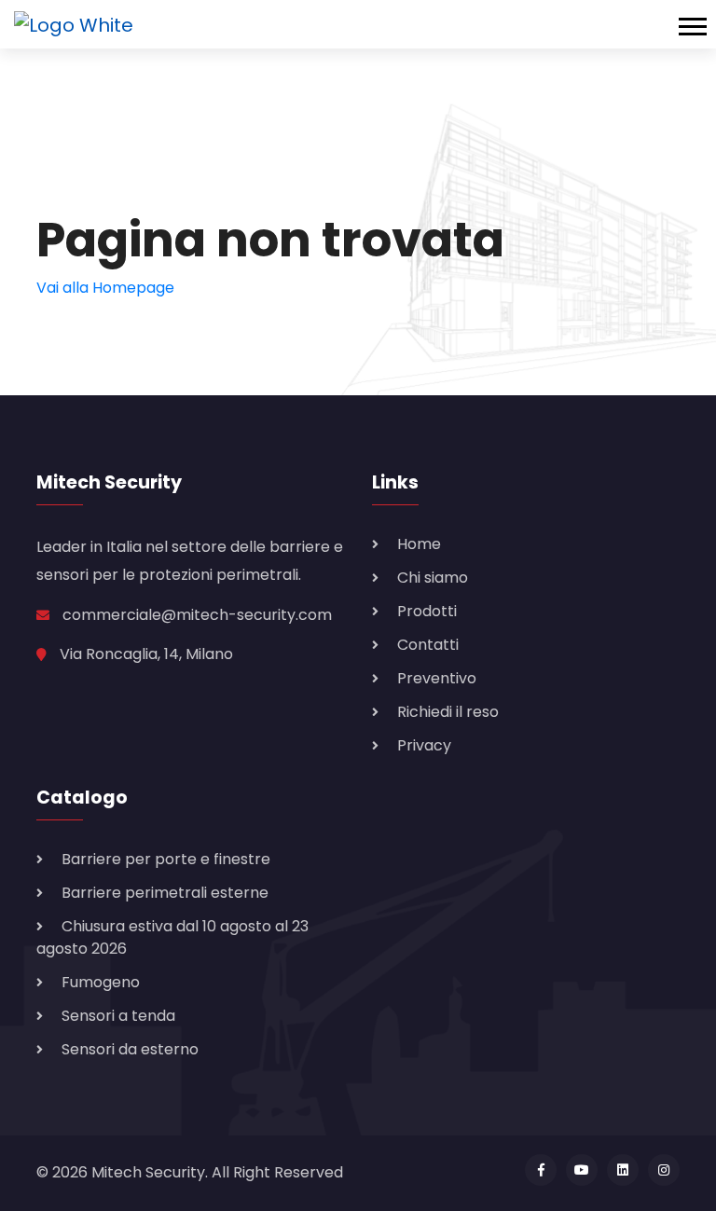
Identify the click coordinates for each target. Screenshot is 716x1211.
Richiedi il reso (448, 711)
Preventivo (436, 678)
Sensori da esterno (130, 1049)
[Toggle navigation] (697, 24)
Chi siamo (432, 577)
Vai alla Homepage (105, 287)
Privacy (424, 745)
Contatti (428, 644)
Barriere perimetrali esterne (165, 892)
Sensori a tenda (118, 1015)
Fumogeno (101, 982)
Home (419, 544)
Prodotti (427, 611)
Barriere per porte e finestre (166, 859)
